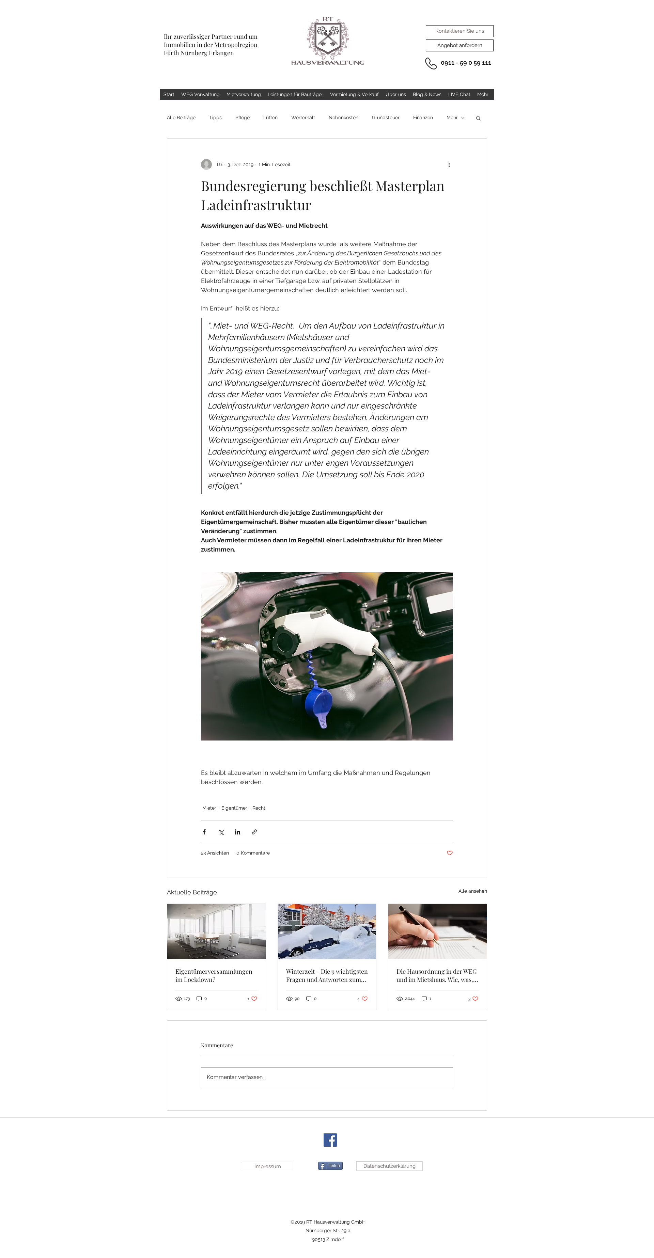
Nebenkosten (343, 117)
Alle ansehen (472, 891)
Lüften (270, 117)
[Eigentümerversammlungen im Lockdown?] (216, 931)
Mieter (209, 808)
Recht (258, 808)
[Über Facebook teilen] (204, 832)
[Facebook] (330, 1140)
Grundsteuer (386, 117)
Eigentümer (234, 808)
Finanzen (423, 117)
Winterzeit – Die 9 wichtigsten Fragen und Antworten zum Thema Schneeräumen (327, 975)
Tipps (215, 117)
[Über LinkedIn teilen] (237, 832)
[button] (478, 118)
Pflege (242, 117)
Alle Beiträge (181, 117)
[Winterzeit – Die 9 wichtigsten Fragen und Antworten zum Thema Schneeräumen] (327, 931)
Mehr (452, 117)
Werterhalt (303, 117)
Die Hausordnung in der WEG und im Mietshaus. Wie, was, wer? (436, 975)
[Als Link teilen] (254, 832)
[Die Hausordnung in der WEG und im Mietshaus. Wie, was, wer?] (437, 931)
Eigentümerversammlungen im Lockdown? (213, 975)
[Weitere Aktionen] (449, 164)
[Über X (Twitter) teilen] (221, 832)
